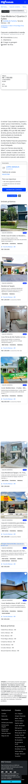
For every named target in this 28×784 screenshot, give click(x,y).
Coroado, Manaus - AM (7, 670)
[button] (3, 24)
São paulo (22, 776)
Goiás (16, 748)
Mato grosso (18, 750)
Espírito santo (19, 746)
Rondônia (17, 771)
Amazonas (22, 739)
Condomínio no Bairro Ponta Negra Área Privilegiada (12, 49)
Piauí (24, 760)
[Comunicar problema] (19, 218)
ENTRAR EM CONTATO (14, 212)
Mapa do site (5, 758)
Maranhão (22, 748)
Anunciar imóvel (6, 756)
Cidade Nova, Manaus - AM (8, 652)
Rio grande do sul (20, 769)
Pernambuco (18, 760)
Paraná (22, 758)
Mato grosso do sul (20, 753)
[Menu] (25, 2)
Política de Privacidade (10, 775)
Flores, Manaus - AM (6, 658)
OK (11, 781)
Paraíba (17, 758)
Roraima (23, 771)
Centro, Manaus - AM (7, 655)
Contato (3, 736)
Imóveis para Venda (7, 745)
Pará (24, 755)
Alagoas (20, 736)
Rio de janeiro (19, 762)
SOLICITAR (6, 197)
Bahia (16, 741)
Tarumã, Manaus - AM (7, 667)
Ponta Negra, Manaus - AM (8, 661)
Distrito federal (19, 743)
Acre (16, 736)
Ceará (20, 741)
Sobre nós (4, 739)
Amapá (17, 739)
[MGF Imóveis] (7, 2)
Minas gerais (18, 755)
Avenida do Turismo (10, 44)
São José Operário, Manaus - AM (10, 673)
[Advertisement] (14, 82)
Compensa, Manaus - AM (8, 664)
